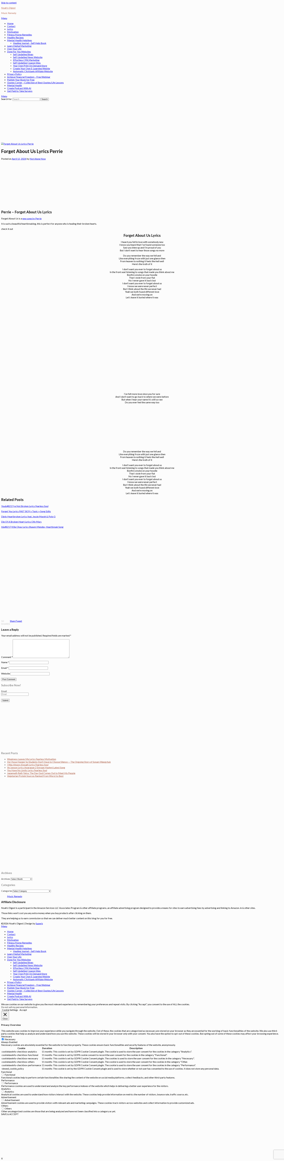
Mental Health (14, 85)
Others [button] (4, 1105)
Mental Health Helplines (19, 40)
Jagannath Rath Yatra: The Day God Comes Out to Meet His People (41, 773)
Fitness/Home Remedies (19, 34)
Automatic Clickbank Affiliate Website (33, 71)
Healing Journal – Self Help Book (29, 43)
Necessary (10, 1039)
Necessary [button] (6, 1036)
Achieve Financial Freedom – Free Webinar (28, 76)
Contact (11, 26)
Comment (7, 657)
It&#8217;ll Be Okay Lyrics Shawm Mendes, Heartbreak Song (32, 526)
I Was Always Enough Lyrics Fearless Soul (27, 764)
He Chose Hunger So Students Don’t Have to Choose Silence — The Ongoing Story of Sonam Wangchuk (59, 761)
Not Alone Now (38, 158)
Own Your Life (14, 48)
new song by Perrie (32, 218)
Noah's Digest (8, 7)
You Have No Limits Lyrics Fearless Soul (27, 770)
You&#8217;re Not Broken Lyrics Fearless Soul (24, 506)
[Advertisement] (90, 121)
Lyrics (10, 29)
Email (4, 667)
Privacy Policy (14, 74)
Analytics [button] (6, 1088)
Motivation (13, 31)
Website (5, 673)
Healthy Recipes (15, 37)
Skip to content (9, 2)
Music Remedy (14, 896)
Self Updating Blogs (23, 54)
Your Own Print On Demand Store (30, 65)
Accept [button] (23, 1009)
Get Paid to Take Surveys (19, 91)
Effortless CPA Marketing (26, 60)
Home (10, 23)
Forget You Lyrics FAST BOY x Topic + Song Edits (26, 511)
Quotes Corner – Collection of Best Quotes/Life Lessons (35, 82)
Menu (4, 18)
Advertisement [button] (8, 1097)
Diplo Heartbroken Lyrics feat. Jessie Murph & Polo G (28, 516)
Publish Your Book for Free (20, 79)
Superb (39, 923)
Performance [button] (7, 1080)
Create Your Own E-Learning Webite (31, 68)
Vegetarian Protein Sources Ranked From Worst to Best (35, 775)
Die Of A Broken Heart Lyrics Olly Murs (21, 521)
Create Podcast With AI (19, 88)
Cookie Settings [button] (10, 1009)
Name (5, 662)
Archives (5, 878)
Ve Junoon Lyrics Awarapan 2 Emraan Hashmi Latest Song (36, 767)
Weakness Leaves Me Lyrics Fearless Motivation (31, 759)
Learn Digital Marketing (19, 45)
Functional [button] (6, 1071)
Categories (6, 890)
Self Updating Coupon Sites (27, 62)
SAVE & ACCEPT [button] (10, 1114)
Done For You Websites (19, 51)
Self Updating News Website (27, 57)
